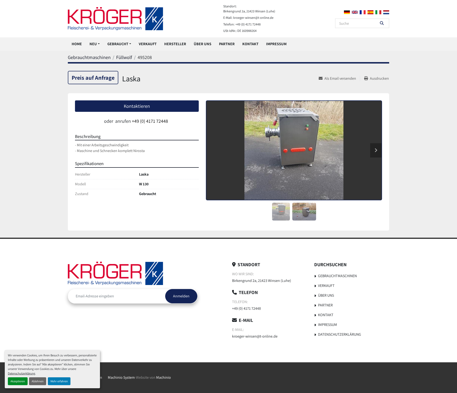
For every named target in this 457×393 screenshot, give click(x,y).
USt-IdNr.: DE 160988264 (240, 31)
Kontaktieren (137, 106)
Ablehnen (38, 381)
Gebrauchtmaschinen (337, 275)
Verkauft (148, 43)
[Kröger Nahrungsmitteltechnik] (115, 273)
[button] (95, 44)
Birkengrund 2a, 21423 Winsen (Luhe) (249, 11)
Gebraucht (117, 43)
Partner (227, 43)
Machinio (163, 377)
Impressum (276, 43)
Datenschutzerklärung (21, 373)
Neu (93, 43)
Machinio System (121, 377)
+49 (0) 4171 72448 (248, 24)
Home (77, 43)
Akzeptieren (17, 381)
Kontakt (250, 43)
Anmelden (181, 296)
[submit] (381, 23)
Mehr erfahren (59, 381)
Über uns (202, 43)
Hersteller (175, 43)
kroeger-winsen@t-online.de (253, 17)
